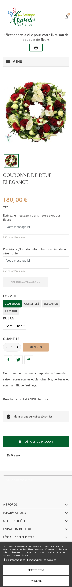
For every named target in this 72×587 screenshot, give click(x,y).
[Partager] (8, 360)
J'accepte (36, 581)
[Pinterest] (28, 360)
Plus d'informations (14, 560)
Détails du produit (38, 441)
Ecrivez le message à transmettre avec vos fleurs (32, 217)
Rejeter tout (36, 570)
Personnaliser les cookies (41, 560)
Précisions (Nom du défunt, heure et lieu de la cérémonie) (34, 251)
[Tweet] (18, 360)
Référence (13, 455)
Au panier (35, 347)
